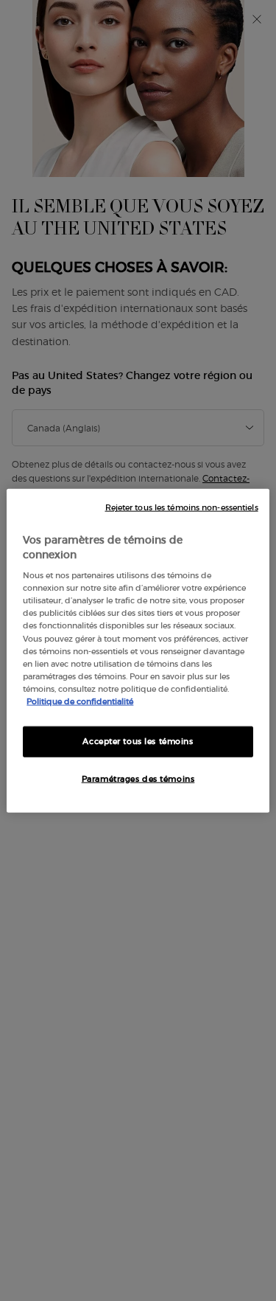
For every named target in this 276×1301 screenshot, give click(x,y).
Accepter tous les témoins (137, 741)
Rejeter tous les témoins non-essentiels (181, 508)
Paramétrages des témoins (138, 778)
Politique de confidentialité (79, 700)
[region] (138, 651)
